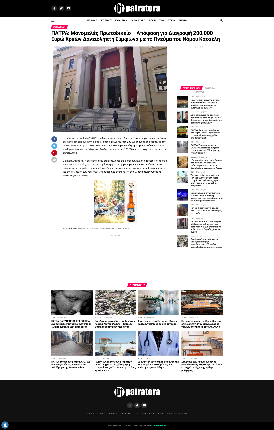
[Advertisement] (115, 256)
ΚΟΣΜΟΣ (106, 20)
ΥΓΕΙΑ (171, 20)
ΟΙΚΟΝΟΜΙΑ (138, 20)
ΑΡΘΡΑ (183, 20)
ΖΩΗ (162, 20)
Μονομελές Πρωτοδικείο (111, 229)
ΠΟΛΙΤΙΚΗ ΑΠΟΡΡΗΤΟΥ (177, 413)
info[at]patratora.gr (158, 426)
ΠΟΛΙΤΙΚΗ (121, 20)
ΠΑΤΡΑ (126, 229)
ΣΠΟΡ (152, 20)
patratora (83, 229)
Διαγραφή (94, 229)
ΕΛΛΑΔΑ (92, 20)
